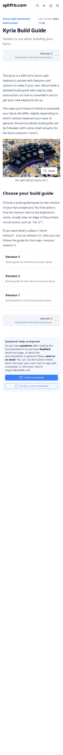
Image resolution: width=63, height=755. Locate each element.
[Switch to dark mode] (44, 5)
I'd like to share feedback (33, 386)
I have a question (34, 377)
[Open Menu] (57, 5)
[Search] (37, 5)
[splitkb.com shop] (51, 5)
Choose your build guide (28, 193)
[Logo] (14, 5)
